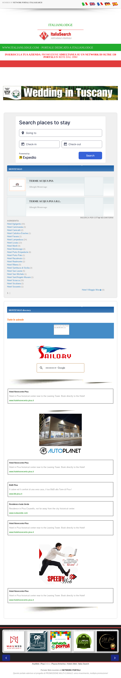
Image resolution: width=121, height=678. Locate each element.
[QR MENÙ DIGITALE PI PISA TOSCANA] (37, 641)
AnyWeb (35, 664)
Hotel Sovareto (14, 286)
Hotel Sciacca (13, 280)
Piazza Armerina (59, 664)
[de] (107, 4)
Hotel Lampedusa (15, 239)
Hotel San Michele (15, 274)
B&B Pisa (13, 485)
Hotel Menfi (12, 246)
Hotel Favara (13, 236)
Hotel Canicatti (13, 230)
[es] (115, 4)
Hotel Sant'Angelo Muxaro (19, 277)
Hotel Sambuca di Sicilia (18, 268)
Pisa (42, 664)
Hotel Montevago (15, 249)
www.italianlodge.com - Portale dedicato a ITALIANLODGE (47, 47)
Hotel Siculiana (14, 283)
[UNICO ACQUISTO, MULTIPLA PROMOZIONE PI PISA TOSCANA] (60, 641)
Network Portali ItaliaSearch (27, 2)
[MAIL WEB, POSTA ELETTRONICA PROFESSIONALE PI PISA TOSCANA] (14, 641)
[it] (85, 4)
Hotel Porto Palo (14, 255)
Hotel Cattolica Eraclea (17, 233)
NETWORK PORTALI (71, 670)
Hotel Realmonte (14, 261)
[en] (92, 4)
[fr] (100, 4)
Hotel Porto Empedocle (17, 252)
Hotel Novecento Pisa (19, 392)
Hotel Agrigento (14, 224)
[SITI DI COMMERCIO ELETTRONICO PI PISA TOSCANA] (84, 641)
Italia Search (83, 664)
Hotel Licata (12, 243)
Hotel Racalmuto (14, 258)
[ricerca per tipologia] (61, 326)
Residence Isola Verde (19, 504)
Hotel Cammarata (15, 227)
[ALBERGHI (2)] (61, 328)
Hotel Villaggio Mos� (92, 290)
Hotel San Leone (14, 271)
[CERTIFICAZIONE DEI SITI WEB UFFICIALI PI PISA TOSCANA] (107, 641)
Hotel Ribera (12, 265)
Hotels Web (72, 664)
